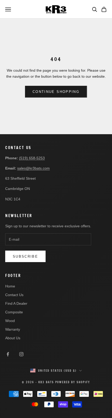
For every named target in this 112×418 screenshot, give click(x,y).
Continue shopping (56, 92)
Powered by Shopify (72, 382)
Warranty (12, 329)
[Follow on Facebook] (7, 354)
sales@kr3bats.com (33, 168)
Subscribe (25, 256)
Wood (10, 321)
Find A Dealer (16, 303)
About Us (12, 338)
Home (10, 286)
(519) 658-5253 (32, 158)
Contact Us (14, 295)
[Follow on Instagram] (21, 354)
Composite (14, 312)
